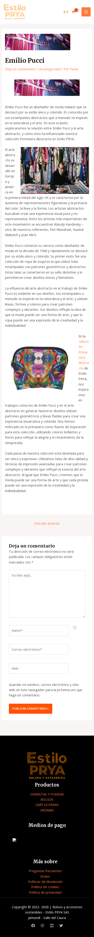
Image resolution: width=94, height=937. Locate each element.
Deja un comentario (20, 69)
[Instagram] (42, 925)
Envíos (45, 876)
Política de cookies (45, 886)
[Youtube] (52, 925)
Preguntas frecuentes (45, 871)
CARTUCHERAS (47, 804)
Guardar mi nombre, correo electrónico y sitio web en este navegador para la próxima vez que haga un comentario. (45, 689)
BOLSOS (47, 799)
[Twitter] (61, 925)
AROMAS (47, 810)
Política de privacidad (45, 892)
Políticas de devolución (45, 881)
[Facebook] (33, 925)
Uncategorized (49, 69)
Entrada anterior (47, 523)
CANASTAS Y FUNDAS (47, 794)
